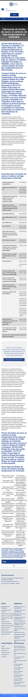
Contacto (4, 656)
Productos (4, 650)
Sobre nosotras (5, 648)
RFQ (14, 15)
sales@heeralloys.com (10, 10)
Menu (3, 19)
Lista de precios (5, 652)
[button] (14, 566)
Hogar (3, 646)
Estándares (4, 654)
